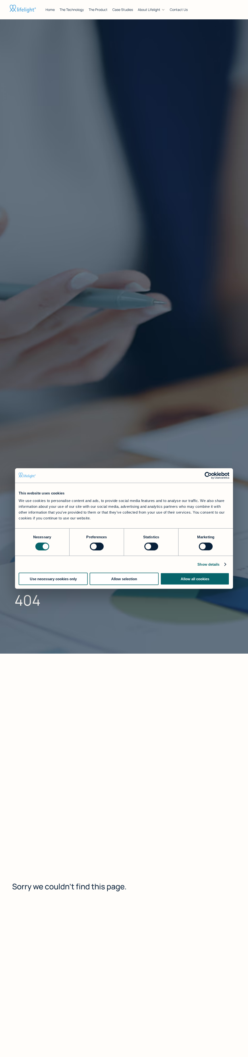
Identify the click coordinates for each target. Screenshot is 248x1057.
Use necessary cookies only (53, 579)
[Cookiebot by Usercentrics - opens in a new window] (208, 475)
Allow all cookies (195, 579)
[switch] (97, 546)
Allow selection (124, 579)
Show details (208, 564)
